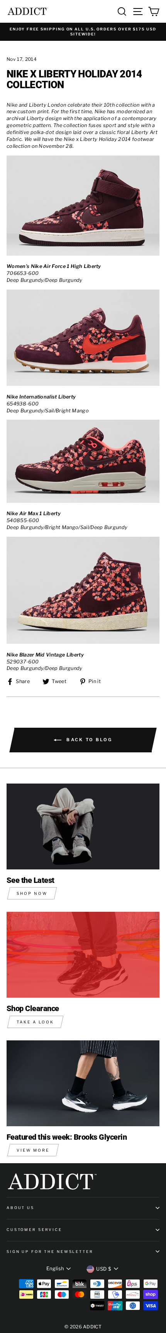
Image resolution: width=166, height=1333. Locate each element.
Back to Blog (88, 739)
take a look (35, 1022)
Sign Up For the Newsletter (50, 1251)
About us (20, 1208)
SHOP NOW (32, 893)
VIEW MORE (33, 1150)
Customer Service (34, 1229)
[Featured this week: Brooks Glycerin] (83, 1083)
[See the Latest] (83, 826)
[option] (83, 32)
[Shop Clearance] (83, 955)
